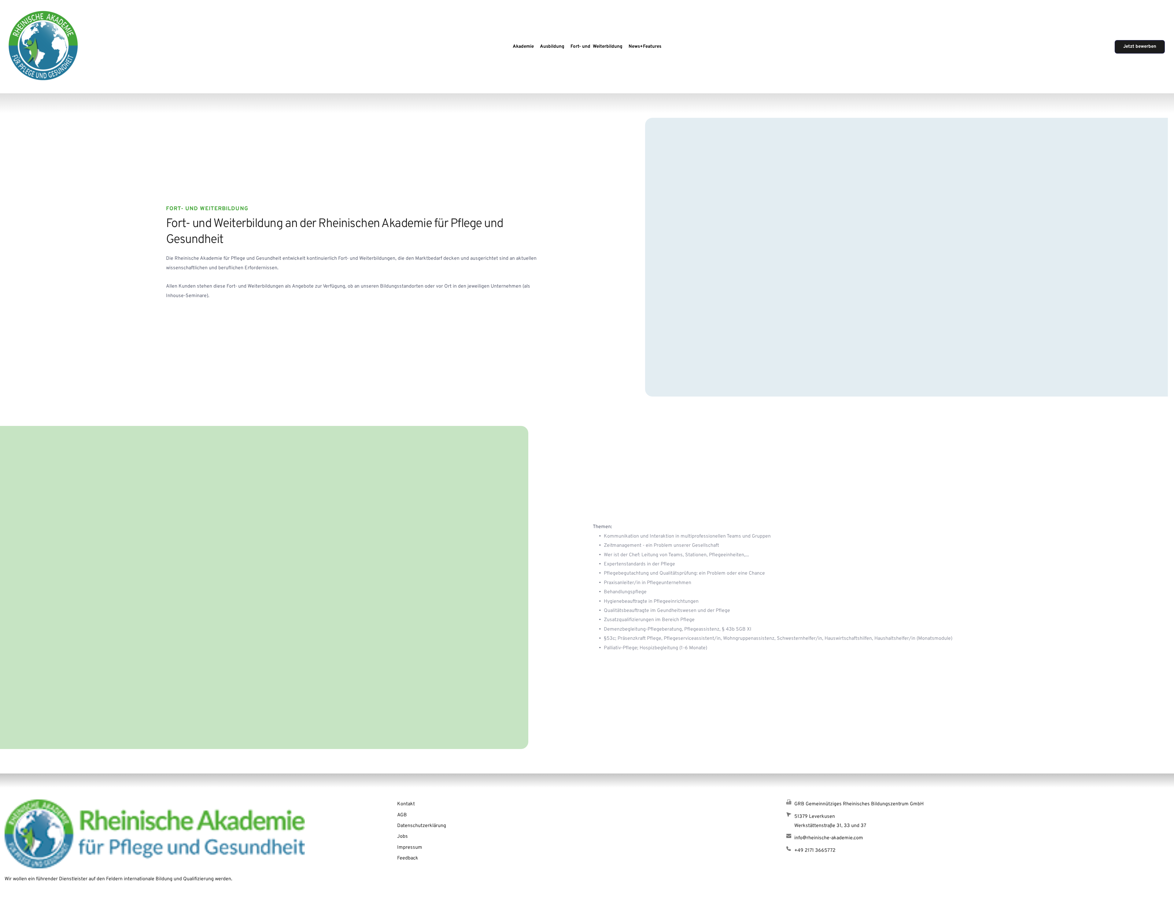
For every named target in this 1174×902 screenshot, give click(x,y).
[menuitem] (523, 46)
